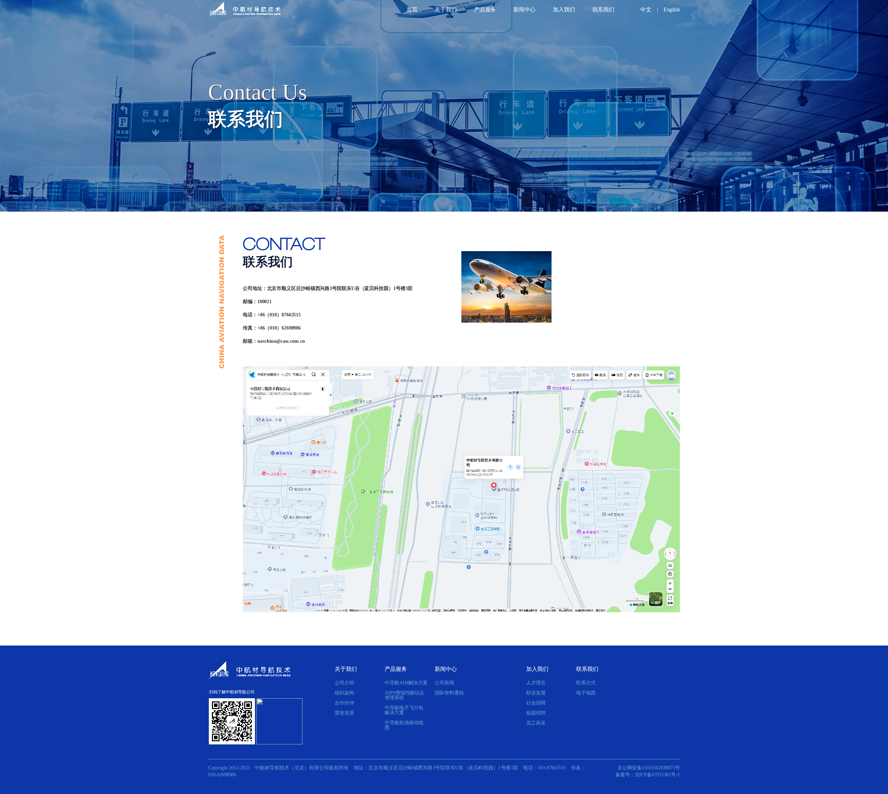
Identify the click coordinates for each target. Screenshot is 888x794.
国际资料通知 (525, 22)
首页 (412, 9)
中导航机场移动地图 (404, 725)
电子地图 (586, 693)
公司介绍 (344, 683)
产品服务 (485, 9)
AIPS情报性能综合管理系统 (404, 695)
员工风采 (536, 723)
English (672, 9)
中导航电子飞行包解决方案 (404, 710)
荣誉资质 (344, 713)
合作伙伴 (344, 703)
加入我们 (564, 9)
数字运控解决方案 (489, 22)
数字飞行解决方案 (496, 23)
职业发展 (536, 693)
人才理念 (536, 683)
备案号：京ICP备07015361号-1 (647, 774)
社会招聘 (536, 703)
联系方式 (586, 683)
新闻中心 (524, 9)
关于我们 (446, 9)
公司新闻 (522, 20)
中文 (645, 9)
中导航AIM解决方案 (406, 683)
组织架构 (344, 693)
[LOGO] (244, 9)
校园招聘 (536, 713)
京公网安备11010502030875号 (648, 767)
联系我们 (603, 9)
